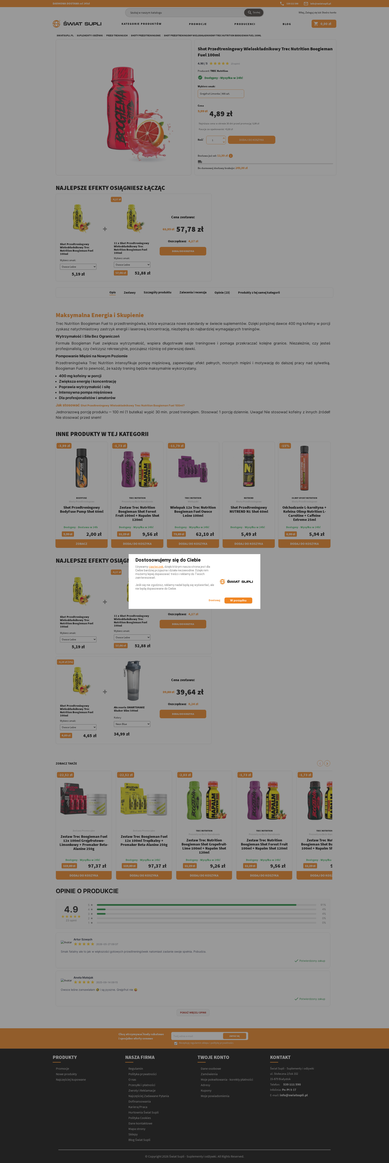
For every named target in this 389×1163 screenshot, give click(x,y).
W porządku (238, 600)
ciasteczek (156, 566)
